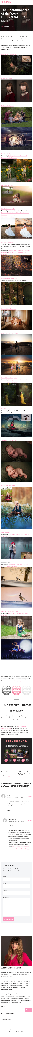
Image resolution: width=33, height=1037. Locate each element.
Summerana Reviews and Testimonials (12, 1032)
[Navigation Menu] (30, 2)
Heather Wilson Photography (9, 309)
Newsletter (5, 1029)
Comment (6, 897)
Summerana (7, 26)
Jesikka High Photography (8, 54)
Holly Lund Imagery (6, 78)
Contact (12, 1029)
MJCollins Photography (7, 106)
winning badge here (18, 680)
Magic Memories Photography (9, 611)
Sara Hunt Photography (7, 154)
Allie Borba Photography (8, 185)
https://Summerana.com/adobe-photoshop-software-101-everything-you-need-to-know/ (19, 849)
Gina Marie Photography (8, 209)
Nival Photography (6, 408)
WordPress (15, 1035)
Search (3, 1006)
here (9, 776)
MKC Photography (6, 532)
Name (5, 876)
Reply (30, 796)
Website (5, 890)
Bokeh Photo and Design (8, 485)
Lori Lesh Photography (7, 242)
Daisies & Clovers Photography (10, 333)
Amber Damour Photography (9, 278)
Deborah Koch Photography (9, 378)
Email (5, 883)
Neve (2, 1035)
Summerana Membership (8, 217)
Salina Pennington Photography (10, 440)
